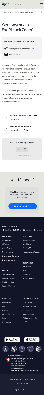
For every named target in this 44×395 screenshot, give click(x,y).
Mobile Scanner (8, 252)
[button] (22, 117)
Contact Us (6, 322)
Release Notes (28, 274)
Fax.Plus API (27, 248)
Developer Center (29, 240)
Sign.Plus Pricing (8, 274)
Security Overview (29, 306)
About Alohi (6, 302)
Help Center (27, 266)
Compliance (27, 310)
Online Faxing (7, 248)
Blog (24, 270)
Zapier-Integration (26, 12)
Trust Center (27, 302)
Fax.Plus (14, 12)
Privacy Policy (30, 379)
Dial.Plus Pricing (8, 278)
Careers (5, 310)
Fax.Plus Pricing (8, 282)
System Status (28, 278)
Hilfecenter (5, 12)
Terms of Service (15, 379)
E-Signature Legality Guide (30, 320)
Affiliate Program (8, 314)
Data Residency (28, 314)
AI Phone (5, 244)
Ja (19, 149)
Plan (32, 49)
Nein (25, 149)
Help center (17, 4)
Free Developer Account (32, 252)
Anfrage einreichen (22, 206)
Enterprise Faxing (8, 260)
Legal (4, 318)
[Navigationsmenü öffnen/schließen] (41, 4)
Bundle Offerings (8, 286)
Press (4, 306)
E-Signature (6, 240)
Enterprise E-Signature (10, 256)
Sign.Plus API (27, 244)
